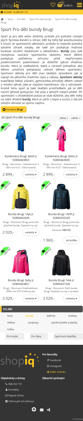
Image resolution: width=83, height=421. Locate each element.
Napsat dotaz (16, 395)
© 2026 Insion (78, 419)
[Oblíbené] (53, 5)
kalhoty (51, 315)
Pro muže (12, 336)
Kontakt (8, 11)
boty (10, 315)
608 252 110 (15, 384)
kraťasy (73, 315)
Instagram (56, 366)
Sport (10, 19)
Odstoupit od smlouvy (21, 401)
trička (10, 329)
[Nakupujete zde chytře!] (3, 19)
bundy (29, 315)
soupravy (33, 322)
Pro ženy (36, 336)
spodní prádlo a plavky (64, 322)
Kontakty (13, 389)
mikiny (11, 322)
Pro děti (21, 19)
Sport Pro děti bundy (40, 19)
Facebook (55, 360)
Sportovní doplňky (65, 336)
